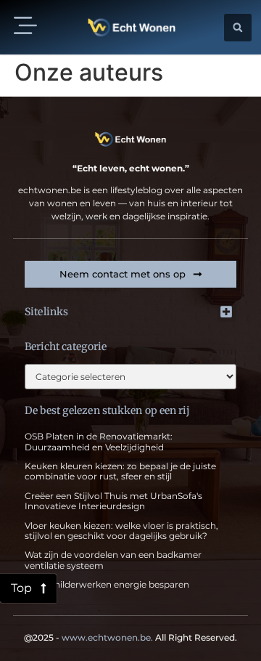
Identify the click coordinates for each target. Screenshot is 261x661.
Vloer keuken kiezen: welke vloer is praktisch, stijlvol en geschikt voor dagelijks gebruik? (121, 530)
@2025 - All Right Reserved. (130, 637)
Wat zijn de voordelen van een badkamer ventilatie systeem (113, 559)
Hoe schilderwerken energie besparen (107, 584)
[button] (25, 27)
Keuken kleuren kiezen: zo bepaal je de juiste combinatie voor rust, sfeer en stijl (120, 471)
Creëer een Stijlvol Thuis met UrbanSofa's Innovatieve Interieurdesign (113, 500)
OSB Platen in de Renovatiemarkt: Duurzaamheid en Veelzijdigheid (99, 441)
